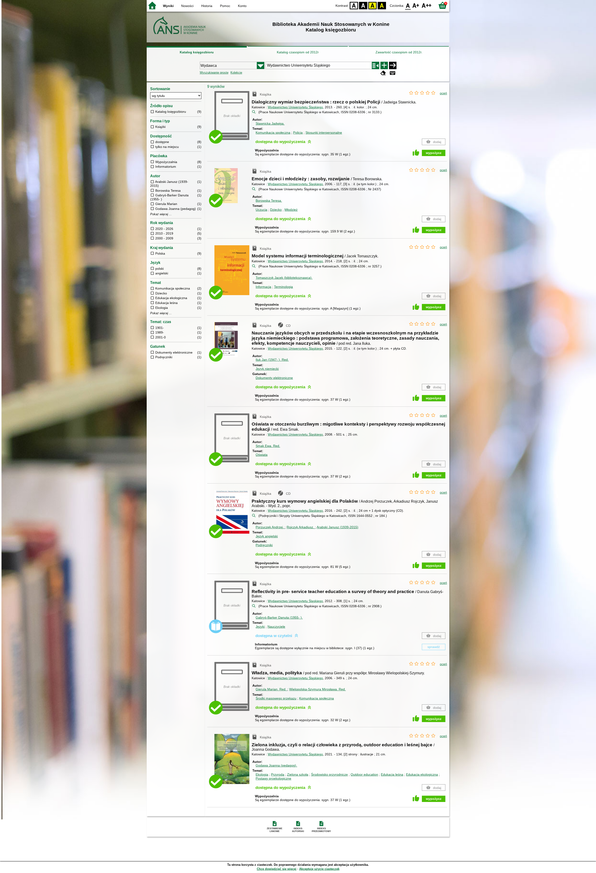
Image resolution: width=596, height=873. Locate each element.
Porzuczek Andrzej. (270, 527)
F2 (426, 5)
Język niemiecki (267, 369)
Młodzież (291, 209)
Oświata (262, 455)
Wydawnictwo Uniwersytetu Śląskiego (295, 107)
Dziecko (276, 209)
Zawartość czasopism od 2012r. (399, 52)
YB (372, 5)
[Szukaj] (392, 65)
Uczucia (261, 209)
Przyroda (277, 774)
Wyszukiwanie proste (214, 72)
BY (381, 5)
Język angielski (267, 536)
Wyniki (168, 6)
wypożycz (433, 153)
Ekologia (262, 774)
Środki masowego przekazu (276, 698)
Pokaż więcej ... (161, 214)
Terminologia (283, 287)
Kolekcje (236, 72)
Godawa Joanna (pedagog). (276, 765)
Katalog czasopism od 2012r (298, 52)
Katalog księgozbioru (197, 52)
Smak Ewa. (268, 446)
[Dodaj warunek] (384, 65)
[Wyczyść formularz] (383, 73)
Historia (206, 6)
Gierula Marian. (271, 689)
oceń (443, 93)
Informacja (263, 287)
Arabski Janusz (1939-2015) (337, 527)
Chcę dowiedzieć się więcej (276, 869)
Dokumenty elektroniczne (274, 378)
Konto (242, 6)
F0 (408, 5)
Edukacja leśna (392, 774)
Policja (298, 132)
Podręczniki (264, 545)
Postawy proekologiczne (273, 778)
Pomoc (225, 6)
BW (363, 5)
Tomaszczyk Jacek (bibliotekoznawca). (284, 278)
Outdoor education (364, 774)
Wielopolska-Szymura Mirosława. (317, 689)
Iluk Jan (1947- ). (272, 359)
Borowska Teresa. (269, 200)
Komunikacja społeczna (273, 132)
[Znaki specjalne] (392, 73)
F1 (416, 5)
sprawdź (433, 647)
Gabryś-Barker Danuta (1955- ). (279, 617)
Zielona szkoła (297, 774)
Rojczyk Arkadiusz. (301, 527)
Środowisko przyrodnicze (329, 774)
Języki (260, 626)
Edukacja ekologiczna (422, 774)
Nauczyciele (276, 626)
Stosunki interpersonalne (323, 132)
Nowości (187, 6)
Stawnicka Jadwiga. (270, 123)
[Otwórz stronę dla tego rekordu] (233, 189)
